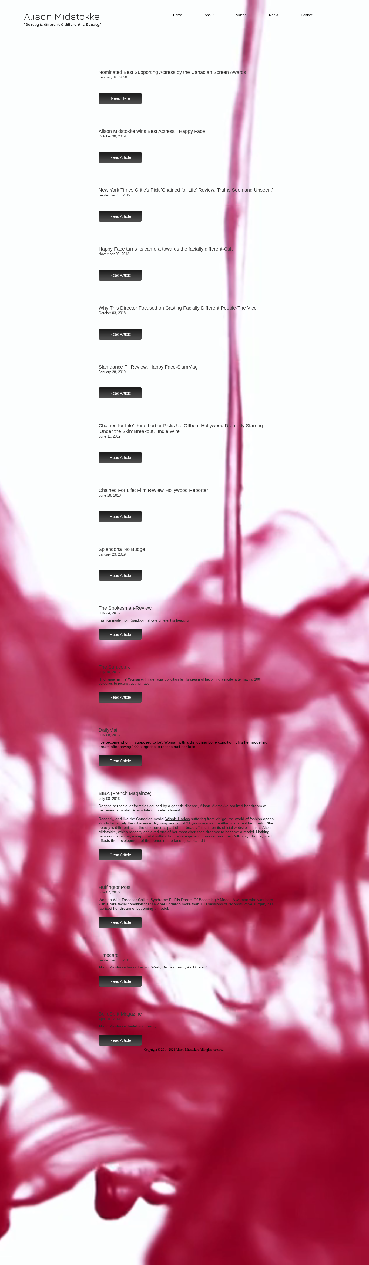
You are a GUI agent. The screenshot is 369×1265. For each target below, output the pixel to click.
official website (234, 827)
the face (174, 840)
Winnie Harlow (177, 819)
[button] (120, 98)
